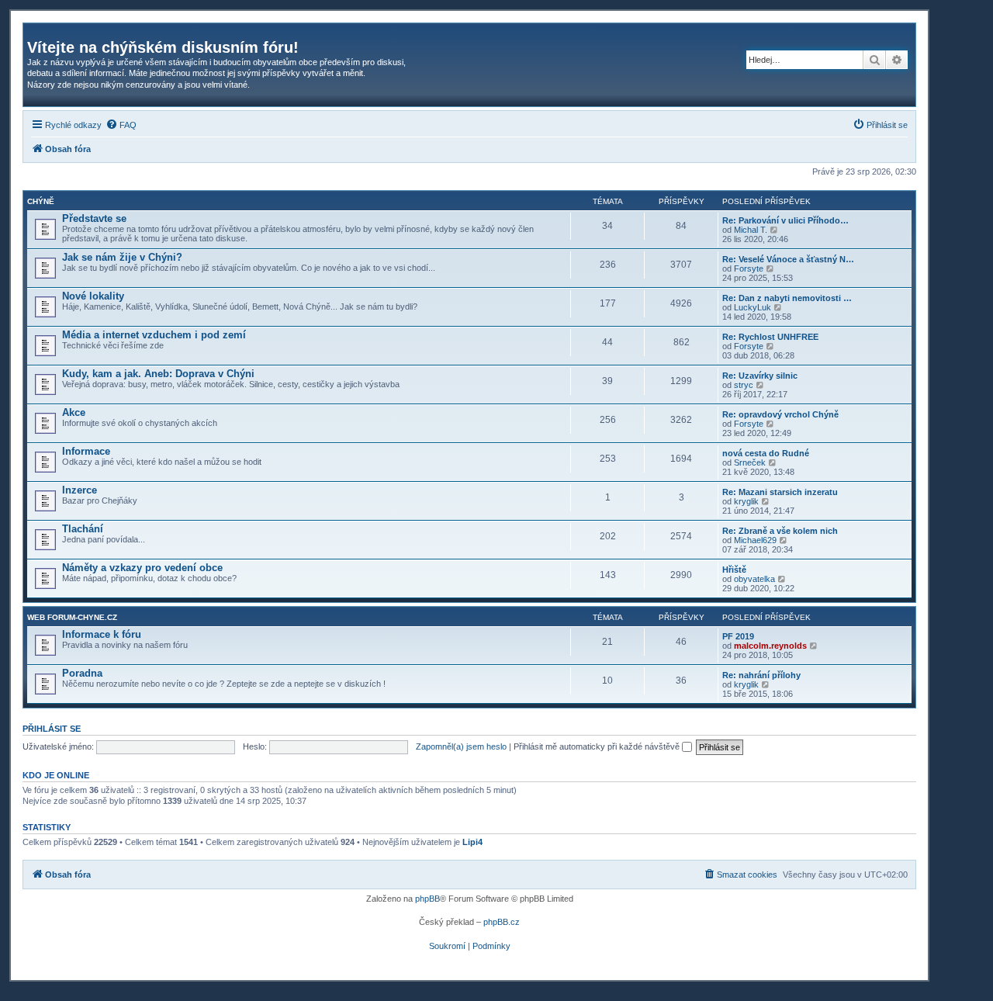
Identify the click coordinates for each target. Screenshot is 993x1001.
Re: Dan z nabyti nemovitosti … (787, 298)
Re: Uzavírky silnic (760, 375)
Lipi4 (472, 842)
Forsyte (748, 268)
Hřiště (734, 569)
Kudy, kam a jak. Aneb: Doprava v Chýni (158, 373)
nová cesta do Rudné (765, 453)
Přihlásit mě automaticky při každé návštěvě (598, 746)
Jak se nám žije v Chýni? (122, 257)
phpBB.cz (501, 922)
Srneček (750, 462)
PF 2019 (738, 636)
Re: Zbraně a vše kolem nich (780, 530)
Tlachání (82, 529)
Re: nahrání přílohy (761, 675)
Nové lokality (93, 296)
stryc (743, 385)
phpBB (427, 898)
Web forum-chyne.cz (72, 617)
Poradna (82, 673)
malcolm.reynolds (770, 645)
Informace (86, 451)
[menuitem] (121, 125)
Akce (73, 412)
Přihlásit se (51, 728)
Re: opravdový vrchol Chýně (780, 414)
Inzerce (79, 490)
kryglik (746, 501)
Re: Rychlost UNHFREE (770, 336)
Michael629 (755, 540)
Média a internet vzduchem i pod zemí (154, 335)
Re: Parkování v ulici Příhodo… (785, 220)
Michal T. (750, 229)
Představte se (94, 218)
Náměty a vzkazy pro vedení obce (142, 567)
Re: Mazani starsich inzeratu (780, 492)
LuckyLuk (752, 307)
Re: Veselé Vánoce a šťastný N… (788, 259)
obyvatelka (754, 579)
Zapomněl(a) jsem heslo (461, 746)
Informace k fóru (101, 634)
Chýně (40, 201)
